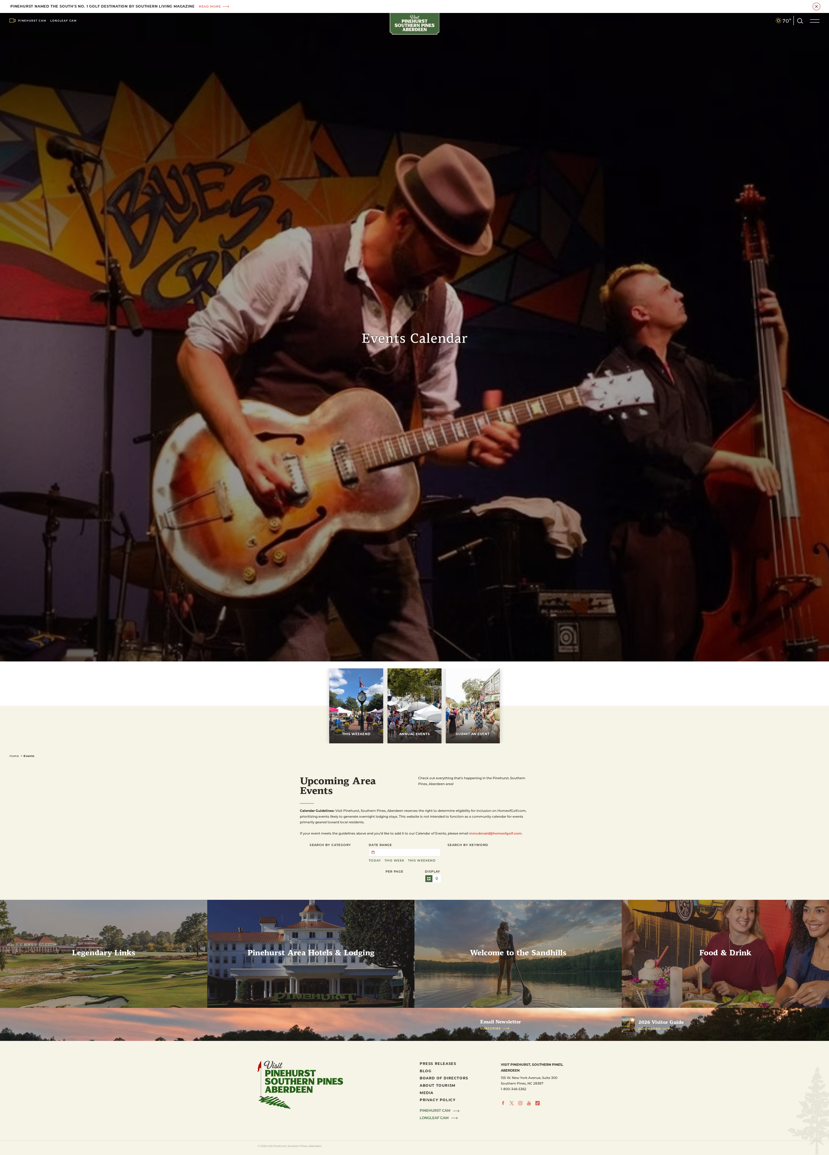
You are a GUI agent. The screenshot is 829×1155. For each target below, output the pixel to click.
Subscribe (490, 1028)
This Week (394, 860)
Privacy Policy (438, 1100)
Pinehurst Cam (32, 20)
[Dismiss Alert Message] (816, 6)
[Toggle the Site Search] (800, 20)
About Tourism (438, 1085)
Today (375, 860)
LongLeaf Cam (63, 20)
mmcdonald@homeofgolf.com (495, 833)
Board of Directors (444, 1078)
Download (649, 1029)
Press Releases (438, 1063)
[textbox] (405, 852)
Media (426, 1092)
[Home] (414, 24)
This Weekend (422, 860)
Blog (425, 1071)
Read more (210, 6)
